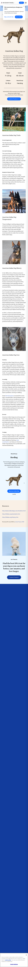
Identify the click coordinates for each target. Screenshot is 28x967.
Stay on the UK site (8, 17)
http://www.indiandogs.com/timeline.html (14, 510)
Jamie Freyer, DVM (19, 521)
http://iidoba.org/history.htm (10, 517)
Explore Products (14, 99)
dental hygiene (9, 395)
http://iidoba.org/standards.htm (11, 514)
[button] (24, 483)
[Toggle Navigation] (25, 3)
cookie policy (8, 960)
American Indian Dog (14, 491)
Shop (21, 2)
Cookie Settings (14, 964)
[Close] (26, 955)
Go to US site (19, 17)
